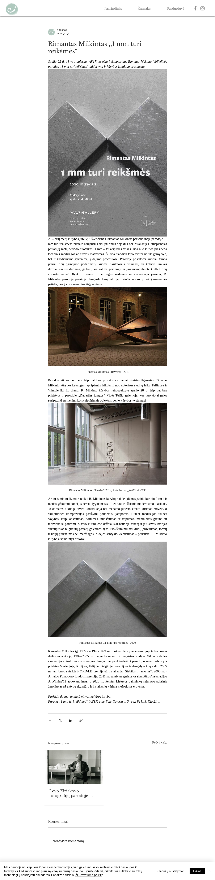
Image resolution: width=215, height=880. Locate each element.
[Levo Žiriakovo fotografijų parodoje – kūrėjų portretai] (74, 767)
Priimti (197, 871)
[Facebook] (195, 8)
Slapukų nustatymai (170, 871)
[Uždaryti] (209, 871)
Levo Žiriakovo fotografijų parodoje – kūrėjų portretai (70, 793)
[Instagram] (202, 8)
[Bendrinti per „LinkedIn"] (71, 720)
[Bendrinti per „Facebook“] (50, 720)
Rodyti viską (159, 742)
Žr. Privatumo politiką (89, 875)
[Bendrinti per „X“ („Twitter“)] (60, 720)
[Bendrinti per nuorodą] (81, 720)
